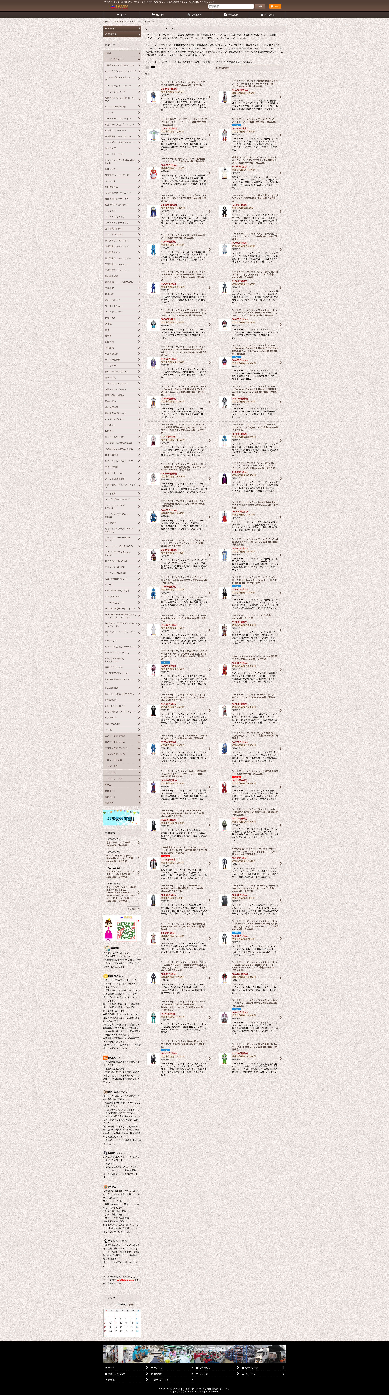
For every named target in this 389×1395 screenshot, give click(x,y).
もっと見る (132, 909)
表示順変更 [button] (224, 68)
